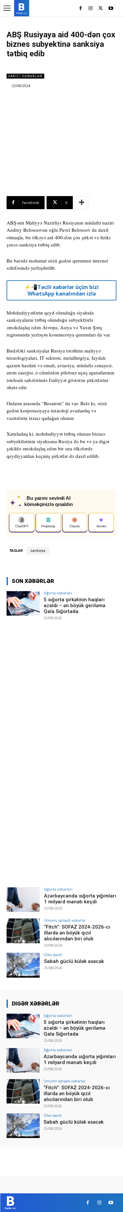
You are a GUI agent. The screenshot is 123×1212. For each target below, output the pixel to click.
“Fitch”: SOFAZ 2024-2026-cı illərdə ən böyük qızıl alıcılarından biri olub (77, 933)
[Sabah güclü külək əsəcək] (23, 965)
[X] (100, 9)
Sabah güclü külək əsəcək (74, 961)
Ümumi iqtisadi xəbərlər (65, 920)
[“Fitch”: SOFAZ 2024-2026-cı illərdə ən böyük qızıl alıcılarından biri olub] (23, 930)
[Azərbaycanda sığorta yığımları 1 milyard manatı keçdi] (23, 899)
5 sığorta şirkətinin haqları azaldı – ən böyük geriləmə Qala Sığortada (74, 605)
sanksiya (38, 551)
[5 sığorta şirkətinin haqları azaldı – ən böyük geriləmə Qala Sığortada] (23, 603)
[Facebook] (80, 9)
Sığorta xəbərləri (58, 593)
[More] (82, 202)
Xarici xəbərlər (25, 76)
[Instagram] (91, 9)
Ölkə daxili (53, 954)
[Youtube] (111, 9)
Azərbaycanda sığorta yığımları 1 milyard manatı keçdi (80, 899)
